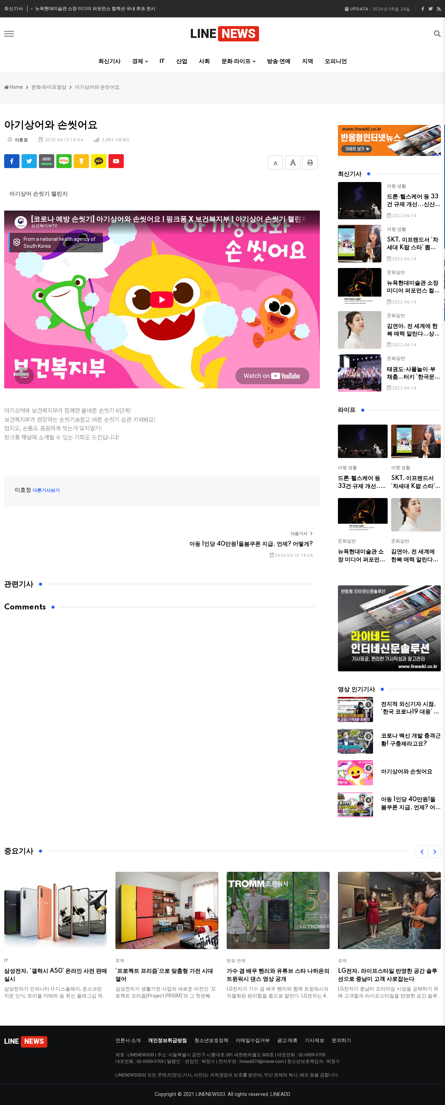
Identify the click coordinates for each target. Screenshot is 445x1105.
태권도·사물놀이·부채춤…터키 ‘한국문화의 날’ (413, 377)
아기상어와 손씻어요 (406, 771)
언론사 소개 (128, 1040)
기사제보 (314, 1040)
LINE (223, 33)
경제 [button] (137, 61)
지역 (307, 61)
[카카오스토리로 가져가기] (81, 161)
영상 (61, 87)
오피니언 (336, 61)
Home (16, 87)
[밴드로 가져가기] (46, 161)
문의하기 (341, 1040)
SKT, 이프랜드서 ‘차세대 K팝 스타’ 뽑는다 (412, 248)
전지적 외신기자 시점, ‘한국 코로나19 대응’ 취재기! (410, 712)
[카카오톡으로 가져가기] (98, 161)
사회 (204, 61)
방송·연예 (279, 61)
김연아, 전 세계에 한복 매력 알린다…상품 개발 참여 (413, 334)
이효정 (21, 139)
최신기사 (109, 61)
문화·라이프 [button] (236, 61)
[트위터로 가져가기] (29, 161)
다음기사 (299, 533)
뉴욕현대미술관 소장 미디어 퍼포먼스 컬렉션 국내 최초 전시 (95, 8)
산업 (181, 61)
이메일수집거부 (253, 1040)
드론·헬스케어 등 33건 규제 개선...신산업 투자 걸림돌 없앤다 (413, 204)
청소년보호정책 (211, 1040)
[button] (421, 851)
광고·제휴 (287, 1040)
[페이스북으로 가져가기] (11, 161)
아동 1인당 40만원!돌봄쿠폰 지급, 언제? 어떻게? (251, 544)
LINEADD (280, 1094)
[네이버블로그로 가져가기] (64, 161)
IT (162, 61)
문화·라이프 (44, 87)
